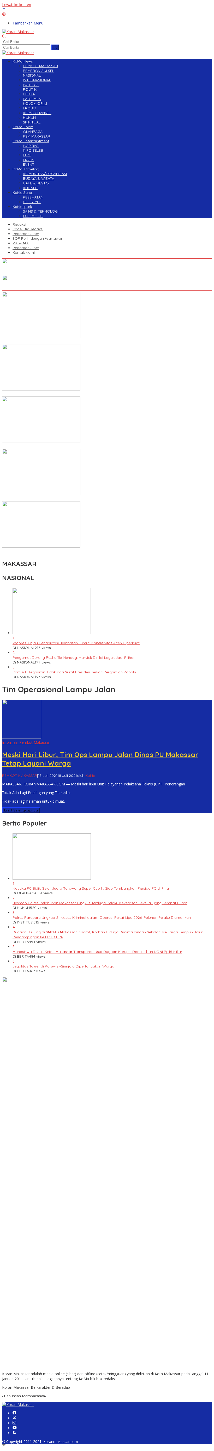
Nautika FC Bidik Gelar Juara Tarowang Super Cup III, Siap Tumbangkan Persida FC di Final (91, 888)
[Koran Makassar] (18, 31)
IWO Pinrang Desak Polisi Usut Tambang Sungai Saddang (52, 394)
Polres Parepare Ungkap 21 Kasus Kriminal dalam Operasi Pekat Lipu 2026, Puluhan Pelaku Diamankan (102, 917)
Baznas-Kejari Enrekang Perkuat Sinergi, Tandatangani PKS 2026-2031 (62, 499)
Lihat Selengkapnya (21, 810)
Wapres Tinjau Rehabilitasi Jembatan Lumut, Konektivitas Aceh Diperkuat (76, 643)
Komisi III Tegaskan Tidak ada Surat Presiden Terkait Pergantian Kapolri (74, 672)
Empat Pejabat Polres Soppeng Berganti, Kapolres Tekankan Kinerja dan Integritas (73, 551)
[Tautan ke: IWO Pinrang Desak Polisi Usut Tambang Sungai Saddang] (41, 389)
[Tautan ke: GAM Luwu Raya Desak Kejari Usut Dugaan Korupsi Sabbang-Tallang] (41, 336)
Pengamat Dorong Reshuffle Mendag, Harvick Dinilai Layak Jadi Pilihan (74, 657)
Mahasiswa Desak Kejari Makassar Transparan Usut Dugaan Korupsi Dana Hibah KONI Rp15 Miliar (97, 951)
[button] (55, 47)
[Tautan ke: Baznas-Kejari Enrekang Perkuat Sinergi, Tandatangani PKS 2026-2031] (41, 493)
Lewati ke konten (16, 4)
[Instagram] (14, 1423)
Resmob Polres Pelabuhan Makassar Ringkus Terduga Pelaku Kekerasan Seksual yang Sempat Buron (100, 903)
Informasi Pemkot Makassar (26, 742)
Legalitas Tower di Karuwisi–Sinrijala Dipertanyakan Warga (63, 966)
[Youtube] (15, 1427)
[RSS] (14, 1432)
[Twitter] (14, 1418)
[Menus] (4, 9)
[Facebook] (14, 1413)
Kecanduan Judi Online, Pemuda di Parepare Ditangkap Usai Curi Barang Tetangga (74, 446)
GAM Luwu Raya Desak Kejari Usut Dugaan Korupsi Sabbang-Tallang (62, 341)
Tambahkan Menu (28, 23)
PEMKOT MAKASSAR (19, 775)
